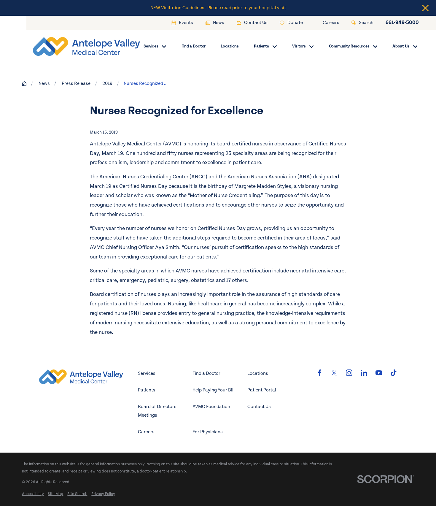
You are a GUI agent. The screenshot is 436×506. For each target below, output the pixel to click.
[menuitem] (33, 494)
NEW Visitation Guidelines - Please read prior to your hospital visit (218, 7)
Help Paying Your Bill (213, 390)
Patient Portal (261, 390)
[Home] (77, 46)
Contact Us (259, 406)
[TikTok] (393, 372)
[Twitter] (334, 372)
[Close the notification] (425, 7)
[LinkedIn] (364, 372)
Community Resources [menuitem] (349, 46)
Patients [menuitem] (261, 46)
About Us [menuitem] (400, 46)
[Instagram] (349, 372)
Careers (146, 431)
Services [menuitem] (151, 46)
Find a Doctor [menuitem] (194, 46)
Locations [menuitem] (229, 46)
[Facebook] (319, 372)
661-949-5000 (402, 23)
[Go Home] (24, 83)
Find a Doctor (206, 373)
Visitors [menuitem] (299, 46)
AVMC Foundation (211, 406)
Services (146, 373)
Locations (257, 373)
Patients (146, 390)
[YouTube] (378, 372)
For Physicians (207, 431)
